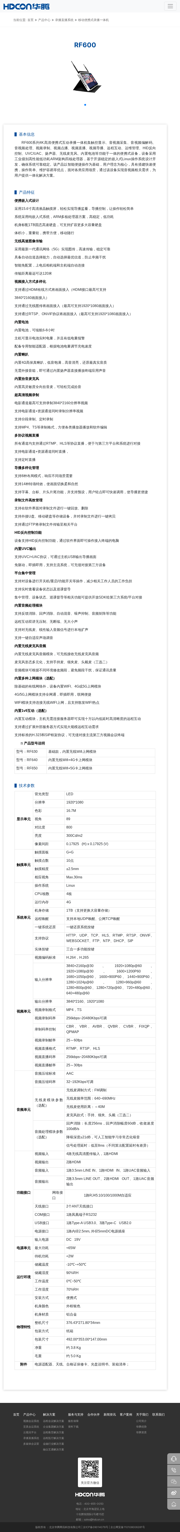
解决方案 (49, 1414)
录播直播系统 (64, 20)
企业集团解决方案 (53, 1426)
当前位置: (19, 20)
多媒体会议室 (31, 1443)
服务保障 (73, 1421)
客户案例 (126, 1414)
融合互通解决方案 (53, 1449)
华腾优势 (141, 1426)
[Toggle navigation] (170, 6)
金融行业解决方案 (53, 1443)
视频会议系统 (31, 1421)
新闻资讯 (110, 1414)
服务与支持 (75, 1414)
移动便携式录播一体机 (93, 20)
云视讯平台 (29, 1432)
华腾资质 (141, 1432)
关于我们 (142, 1414)
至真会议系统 (31, 1426)
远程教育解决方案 (53, 1432)
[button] (85, 105)
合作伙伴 (93, 1414)
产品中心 (44, 20)
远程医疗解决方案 (53, 1438)
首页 (30, 20)
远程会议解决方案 (53, 1421)
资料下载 (73, 1426)
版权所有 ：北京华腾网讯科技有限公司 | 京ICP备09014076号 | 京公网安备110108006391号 (90, 1527)
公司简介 (141, 1421)
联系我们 (158, 1414)
